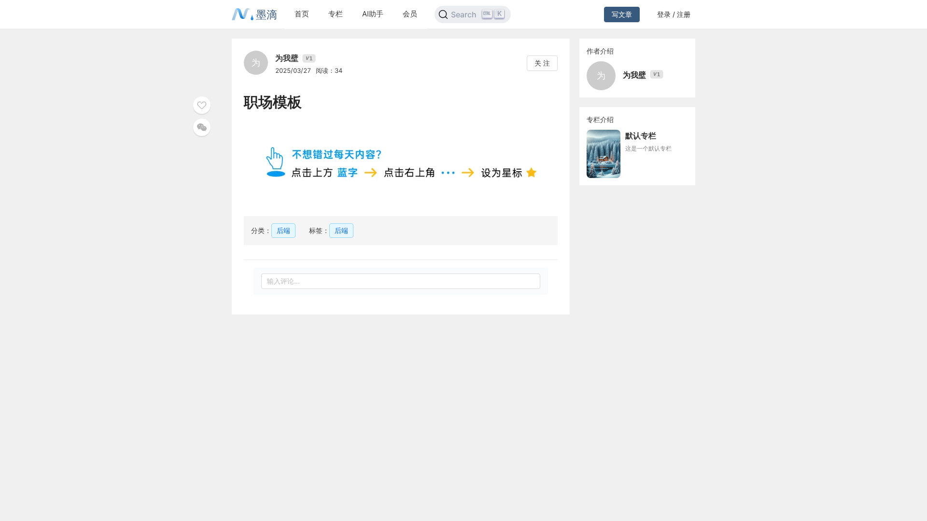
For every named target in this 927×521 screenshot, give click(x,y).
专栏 (335, 13)
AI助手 (372, 13)
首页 (302, 13)
